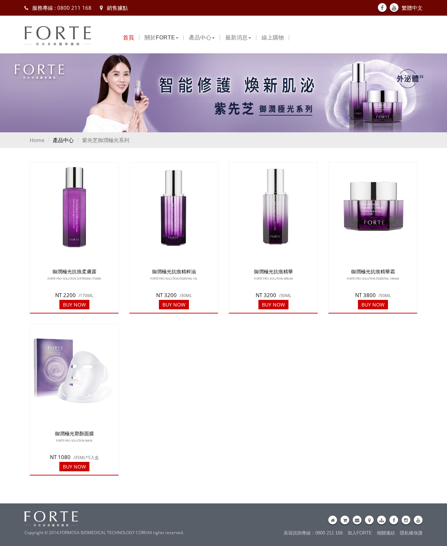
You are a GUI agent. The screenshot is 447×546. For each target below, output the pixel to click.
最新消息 (236, 37)
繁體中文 (412, 7)
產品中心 (200, 37)
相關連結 (386, 533)
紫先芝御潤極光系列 (105, 139)
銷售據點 (116, 7)
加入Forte (359, 533)
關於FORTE (160, 37)
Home (37, 139)
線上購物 (273, 37)
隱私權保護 (411, 533)
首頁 (128, 37)
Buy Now (74, 305)
